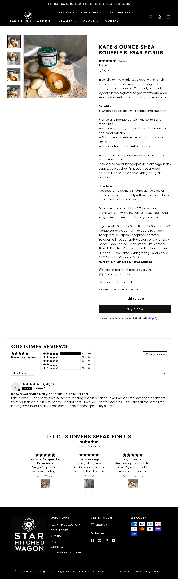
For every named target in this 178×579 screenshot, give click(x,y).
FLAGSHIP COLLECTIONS (79, 12)
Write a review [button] (155, 354)
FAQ (53, 541)
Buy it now (135, 309)
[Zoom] (55, 66)
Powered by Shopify (148, 571)
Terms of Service (122, 571)
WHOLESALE (58, 547)
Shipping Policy (60, 571)
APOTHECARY (120, 12)
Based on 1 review (23, 357)
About (89, 20)
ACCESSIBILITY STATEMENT (67, 552)
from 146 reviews (88, 446)
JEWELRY (66, 20)
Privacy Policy (100, 571)
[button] (107, 61)
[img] (31, 384)
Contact (113, 20)
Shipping (104, 289)
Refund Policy (81, 571)
